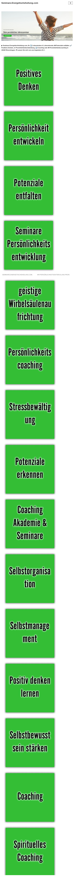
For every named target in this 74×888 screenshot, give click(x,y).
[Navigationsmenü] (70, 3)
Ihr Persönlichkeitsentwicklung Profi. (54, 275)
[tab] (17, 275)
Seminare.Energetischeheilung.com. (17, 275)
